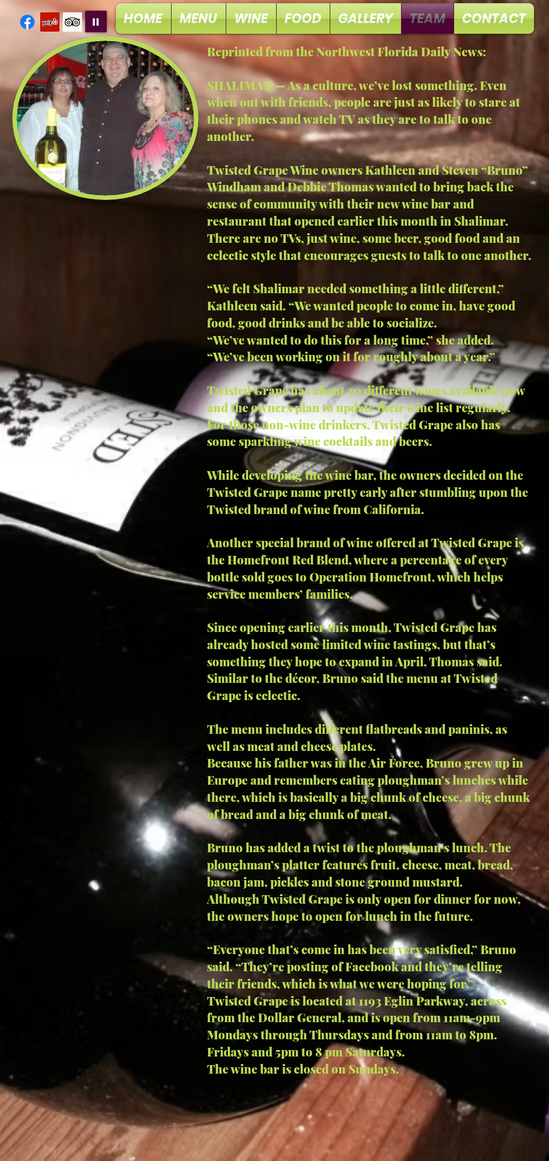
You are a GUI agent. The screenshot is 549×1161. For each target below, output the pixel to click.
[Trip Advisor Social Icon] (72, 22)
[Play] (96, 21)
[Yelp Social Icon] (50, 22)
